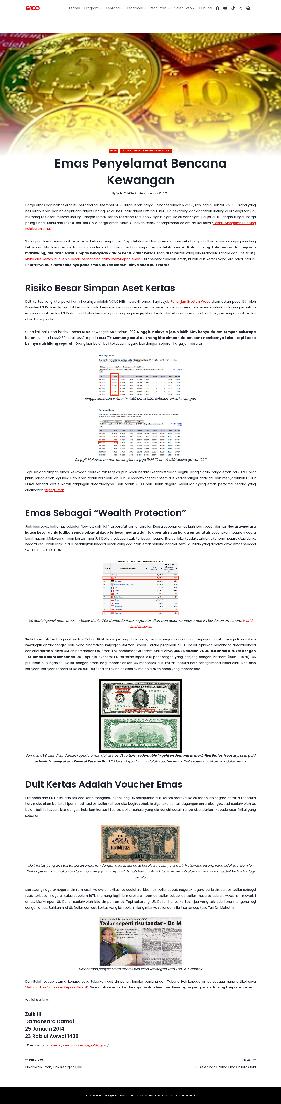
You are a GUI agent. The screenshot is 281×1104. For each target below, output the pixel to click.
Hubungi (205, 8)
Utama (74, 8)
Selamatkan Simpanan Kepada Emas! (56, 987)
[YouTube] (225, 8)
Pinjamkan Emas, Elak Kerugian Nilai (53, 1063)
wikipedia (53, 1045)
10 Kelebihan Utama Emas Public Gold (225, 1063)
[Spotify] (248, 8)
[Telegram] (240, 8)
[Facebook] (217, 8)
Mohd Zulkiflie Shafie (129, 193)
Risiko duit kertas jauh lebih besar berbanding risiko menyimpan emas (83, 259)
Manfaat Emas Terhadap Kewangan (145, 150)
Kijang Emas (54, 490)
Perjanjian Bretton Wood (190, 301)
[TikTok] (233, 8)
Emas (113, 150)
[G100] (32, 8)
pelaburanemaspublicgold (85, 1045)
